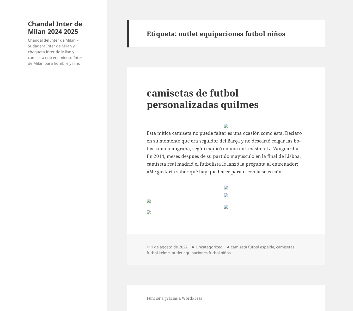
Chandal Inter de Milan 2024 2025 (55, 27)
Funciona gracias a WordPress (174, 298)
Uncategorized (209, 247)
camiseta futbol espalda (252, 247)
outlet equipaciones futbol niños (201, 252)
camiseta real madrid (170, 164)
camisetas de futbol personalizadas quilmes (203, 98)
